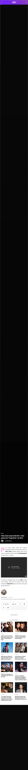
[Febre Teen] (14, 2)
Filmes (2, 694)
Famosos (17, 694)
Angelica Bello (9, 540)
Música (2, 533)
